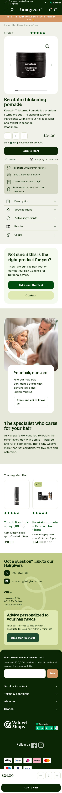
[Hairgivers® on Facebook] (34, 745)
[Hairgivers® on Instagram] (41, 745)
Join (52, 673)
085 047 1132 (20, 573)
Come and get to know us (31, 402)
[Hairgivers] (31, 10)
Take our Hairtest (31, 285)
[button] (6, 10)
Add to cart (31, 151)
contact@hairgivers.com (27, 581)
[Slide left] (51, 64)
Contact (31, 295)
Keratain (8, 32)
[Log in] (50, 10)
